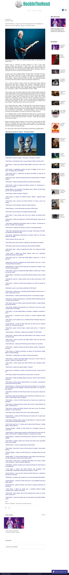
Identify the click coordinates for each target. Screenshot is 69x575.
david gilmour (12, 503)
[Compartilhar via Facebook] (5, 507)
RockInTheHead (36, 4)
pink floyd (7, 503)
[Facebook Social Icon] (63, 10)
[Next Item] (63, 23)
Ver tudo (43, 514)
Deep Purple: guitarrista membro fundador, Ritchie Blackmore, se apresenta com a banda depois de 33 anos (14, 531)
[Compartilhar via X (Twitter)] (9, 507)
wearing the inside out (27, 503)
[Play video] (25, 144)
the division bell (19, 503)
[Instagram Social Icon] (66, 10)
